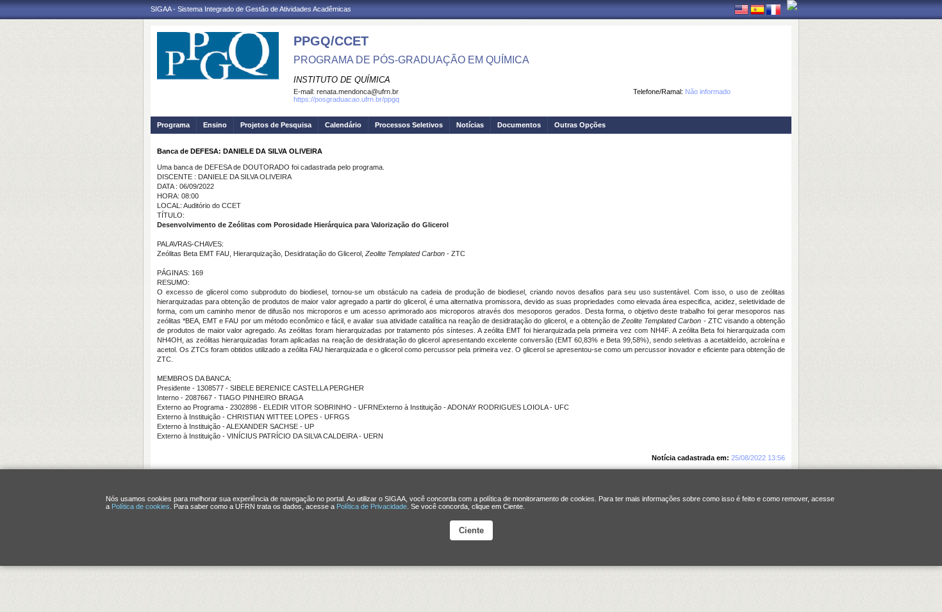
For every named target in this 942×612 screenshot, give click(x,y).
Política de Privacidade (371, 506)
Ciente (471, 530)
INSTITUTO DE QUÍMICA (341, 80)
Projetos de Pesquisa (275, 125)
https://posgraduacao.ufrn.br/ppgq (346, 99)
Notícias (470, 125)
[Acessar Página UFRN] (792, 5)
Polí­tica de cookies (141, 506)
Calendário (343, 125)
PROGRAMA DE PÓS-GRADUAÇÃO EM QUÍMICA (411, 59)
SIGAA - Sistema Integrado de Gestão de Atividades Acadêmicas (251, 9)
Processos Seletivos (409, 125)
